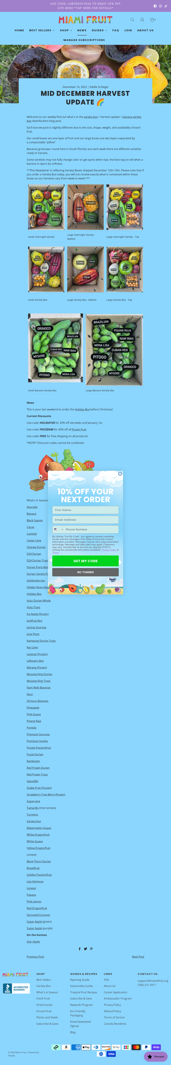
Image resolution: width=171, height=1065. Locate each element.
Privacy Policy (109, 549)
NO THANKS (85, 572)
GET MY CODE (85, 561)
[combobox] (58, 529)
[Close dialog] (120, 473)
